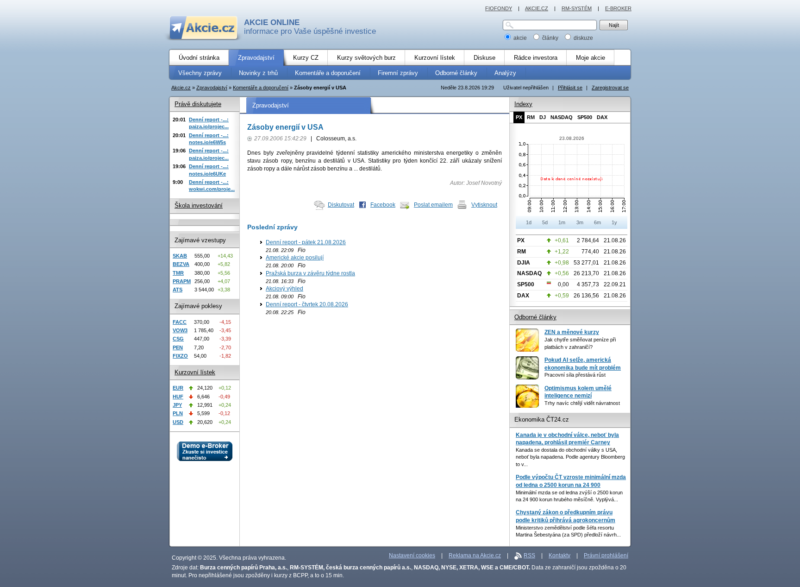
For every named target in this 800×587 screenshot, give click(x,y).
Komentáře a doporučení (260, 87)
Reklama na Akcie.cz (475, 555)
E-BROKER (618, 8)
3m (579, 222)
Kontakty (559, 555)
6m (597, 222)
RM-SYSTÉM (577, 8)
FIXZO (180, 356)
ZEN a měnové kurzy (571, 332)
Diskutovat (341, 205)
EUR (178, 388)
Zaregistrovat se (610, 87)
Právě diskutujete (198, 104)
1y (614, 222)
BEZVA (181, 264)
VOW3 (180, 330)
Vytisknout (484, 205)
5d (545, 222)
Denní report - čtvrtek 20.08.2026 (307, 304)
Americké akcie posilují (295, 257)
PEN (178, 347)
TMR (178, 273)
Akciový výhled (284, 288)
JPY (177, 405)
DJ (542, 117)
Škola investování (199, 205)
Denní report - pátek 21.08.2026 (306, 242)
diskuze (582, 38)
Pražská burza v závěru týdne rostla (310, 273)
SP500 (584, 117)
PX (519, 117)
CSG (178, 338)
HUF (178, 396)
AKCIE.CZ (536, 8)
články (550, 38)
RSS (529, 555)
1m (561, 222)
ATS (177, 289)
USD (178, 422)
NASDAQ (561, 117)
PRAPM (182, 281)
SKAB (180, 256)
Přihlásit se (570, 87)
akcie (520, 38)
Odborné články (535, 317)
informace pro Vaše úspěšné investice (310, 27)
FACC (180, 322)
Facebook (382, 205)
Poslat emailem (433, 205)
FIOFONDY (498, 8)
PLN (178, 413)
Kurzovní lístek (195, 372)
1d (528, 222)
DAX (602, 117)
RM (531, 117)
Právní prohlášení (606, 555)
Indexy (523, 104)
